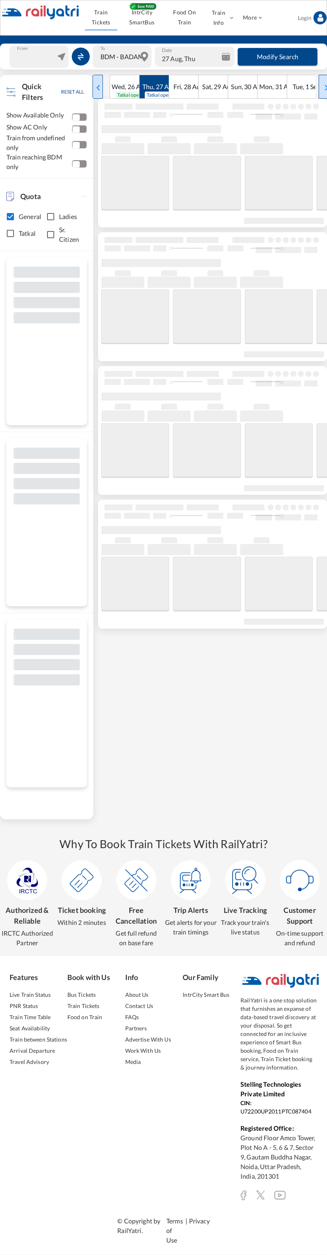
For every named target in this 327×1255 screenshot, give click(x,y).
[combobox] (40, 56)
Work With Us (143, 1050)
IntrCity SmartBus (141, 17)
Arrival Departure (32, 1050)
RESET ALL (72, 92)
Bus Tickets (81, 994)
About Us (137, 994)
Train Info (218, 17)
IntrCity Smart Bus (206, 994)
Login (304, 17)
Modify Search (278, 56)
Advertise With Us (148, 1039)
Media (133, 1061)
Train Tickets (101, 17)
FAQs (132, 1017)
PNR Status (24, 1005)
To (102, 48)
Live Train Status (30, 994)
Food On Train (184, 17)
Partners (136, 1028)
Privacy (199, 1221)
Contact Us (139, 1005)
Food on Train (84, 1017)
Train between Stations (38, 1039)
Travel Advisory (29, 1061)
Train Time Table (30, 1017)
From (22, 48)
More (250, 17)
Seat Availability (30, 1028)
